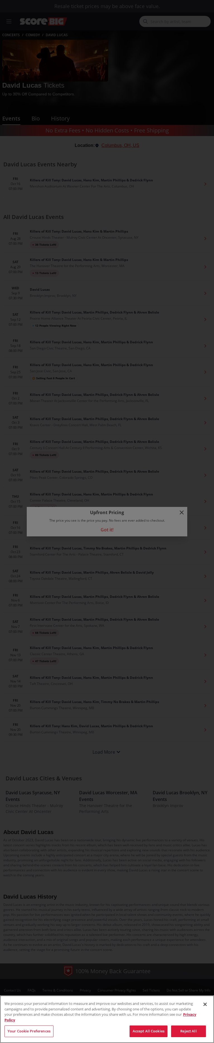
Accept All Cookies (148, 1031)
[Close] (205, 1004)
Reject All (188, 1031)
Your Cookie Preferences (29, 1031)
